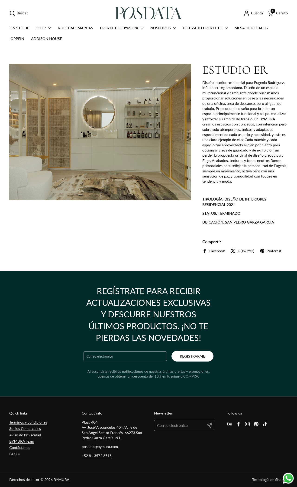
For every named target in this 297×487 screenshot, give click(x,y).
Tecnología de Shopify (270, 479)
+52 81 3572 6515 (97, 455)
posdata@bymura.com (100, 446)
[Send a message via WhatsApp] (288, 478)
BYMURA (61, 479)
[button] (18, 13)
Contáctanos (19, 447)
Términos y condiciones (28, 422)
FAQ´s (14, 454)
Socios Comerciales (25, 428)
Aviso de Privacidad (25, 435)
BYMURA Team (21, 441)
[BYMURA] (148, 13)
